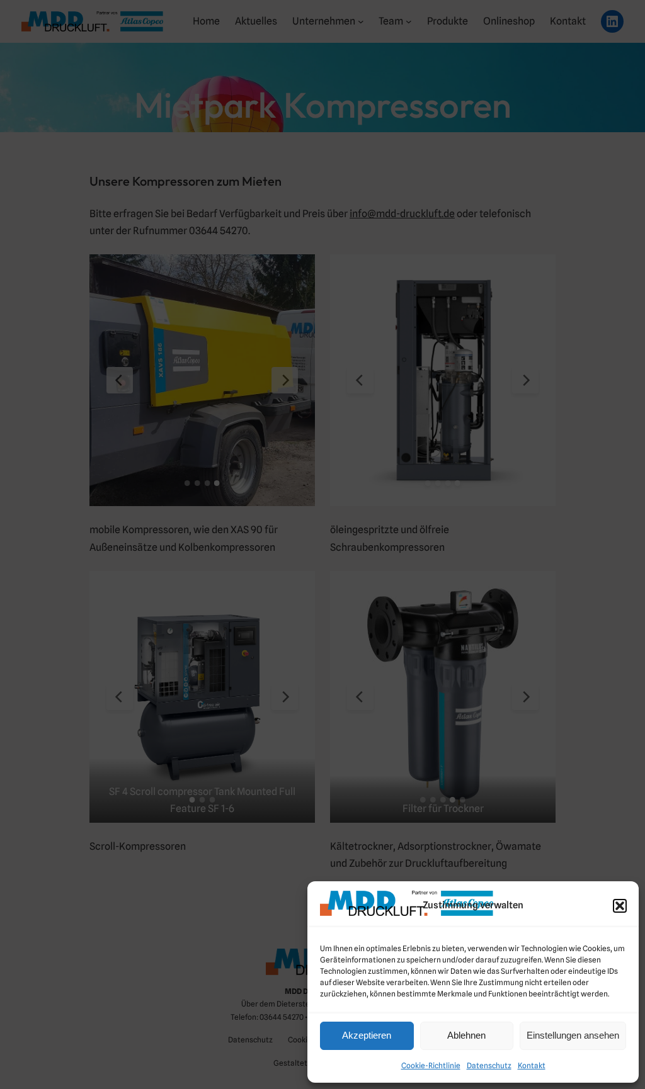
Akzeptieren (366, 1035)
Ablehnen (466, 1035)
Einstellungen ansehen (573, 1035)
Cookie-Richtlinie (430, 1065)
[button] (620, 906)
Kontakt (531, 1065)
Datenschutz (489, 1065)
